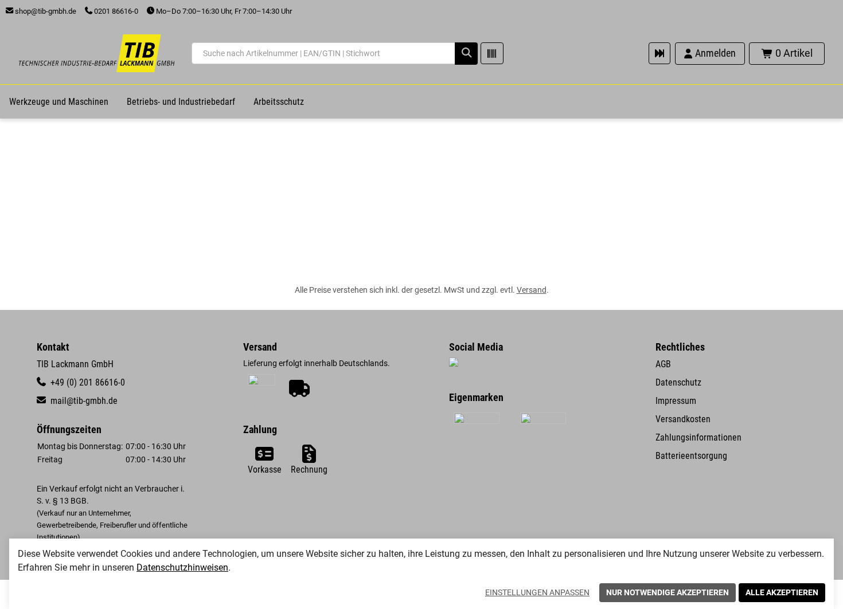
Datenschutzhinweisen (182, 567)
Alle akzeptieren (782, 592)
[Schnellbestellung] (659, 53)
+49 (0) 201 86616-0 (86, 382)
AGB (663, 364)
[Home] (96, 53)
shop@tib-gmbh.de (44, 11)
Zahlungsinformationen (698, 437)
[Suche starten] (466, 53)
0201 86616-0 (115, 11)
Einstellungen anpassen (537, 592)
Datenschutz (678, 382)
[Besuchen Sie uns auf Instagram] (453, 363)
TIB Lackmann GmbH (75, 364)
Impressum (675, 400)
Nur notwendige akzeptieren (667, 592)
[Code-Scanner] (492, 53)
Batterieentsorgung (691, 455)
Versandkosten (683, 419)
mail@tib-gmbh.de (83, 400)
